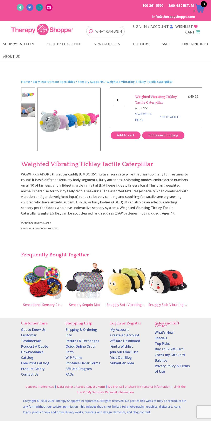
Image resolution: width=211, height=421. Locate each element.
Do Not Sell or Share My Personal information (139, 387)
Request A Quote (34, 346)
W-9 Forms (74, 357)
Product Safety (33, 369)
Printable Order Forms (83, 363)
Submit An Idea (122, 363)
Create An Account (124, 335)
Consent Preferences (40, 387)
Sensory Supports (91, 82)
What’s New (164, 332)
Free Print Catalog (35, 363)
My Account (119, 329)
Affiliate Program (79, 369)
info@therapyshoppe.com (173, 16)
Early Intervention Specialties (54, 82)
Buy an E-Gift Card (169, 349)
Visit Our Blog (121, 357)
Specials (161, 338)
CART (190, 32)
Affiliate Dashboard (125, 341)
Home (25, 82)
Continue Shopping (163, 135)
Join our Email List (124, 352)
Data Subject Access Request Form (81, 387)
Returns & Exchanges (82, 341)
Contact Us (29, 374)
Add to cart (125, 135)
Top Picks (162, 343)
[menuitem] (19, 44)
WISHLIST (184, 26)
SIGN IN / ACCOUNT (150, 26)
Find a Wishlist (121, 346)
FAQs (70, 374)
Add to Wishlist (170, 117)
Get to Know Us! (33, 329)
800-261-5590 (152, 5)
